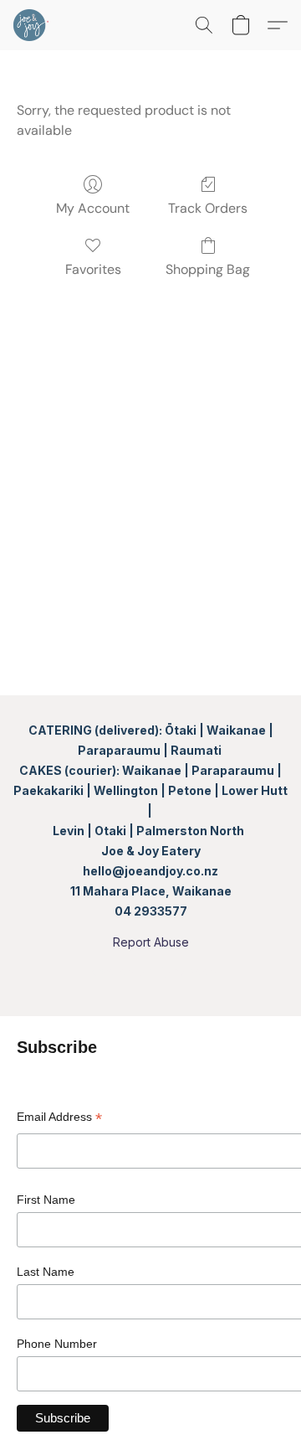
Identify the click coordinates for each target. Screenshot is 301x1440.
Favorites (93, 269)
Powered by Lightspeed (150, 971)
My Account (93, 208)
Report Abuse (151, 942)
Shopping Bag (208, 269)
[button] (31, 25)
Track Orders (207, 208)
